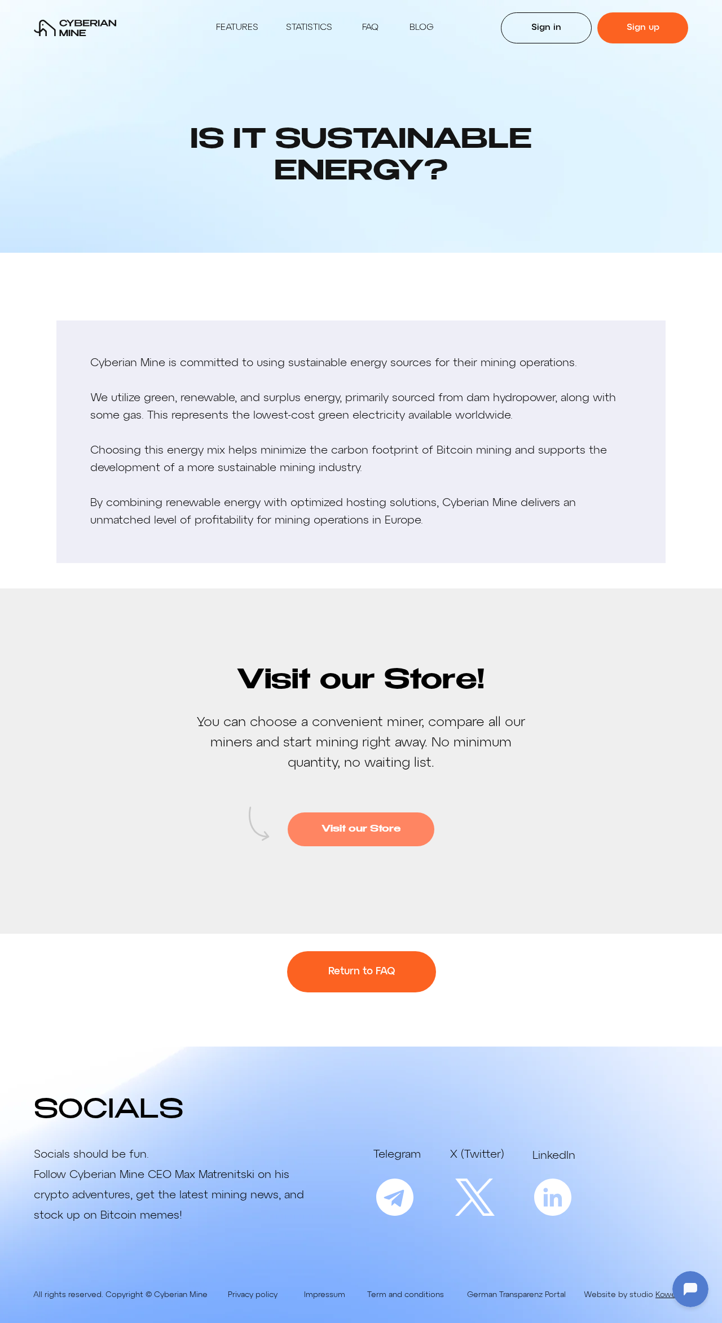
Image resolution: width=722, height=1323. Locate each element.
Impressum (324, 1295)
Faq (370, 27)
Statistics (309, 27)
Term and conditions (405, 1295)
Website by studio (638, 1295)
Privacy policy (253, 1295)
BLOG (422, 27)
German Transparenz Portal (516, 1295)
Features (237, 27)
